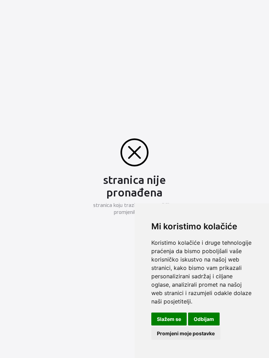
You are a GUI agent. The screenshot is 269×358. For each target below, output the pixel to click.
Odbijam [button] (204, 319)
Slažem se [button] (169, 319)
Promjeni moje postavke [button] (186, 333)
